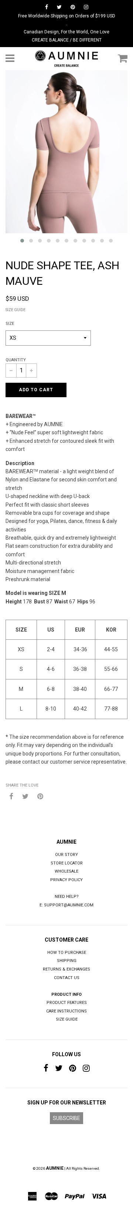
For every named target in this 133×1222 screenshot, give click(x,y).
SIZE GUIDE (15, 310)
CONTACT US (66, 977)
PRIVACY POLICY (66, 879)
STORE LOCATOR (67, 863)
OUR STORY (66, 854)
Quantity (16, 360)
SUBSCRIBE (66, 1118)
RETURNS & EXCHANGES (66, 969)
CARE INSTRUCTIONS (66, 1011)
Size (10, 323)
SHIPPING (66, 960)
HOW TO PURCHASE (66, 952)
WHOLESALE (66, 871)
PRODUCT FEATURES (67, 1002)
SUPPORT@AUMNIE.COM (68, 905)
